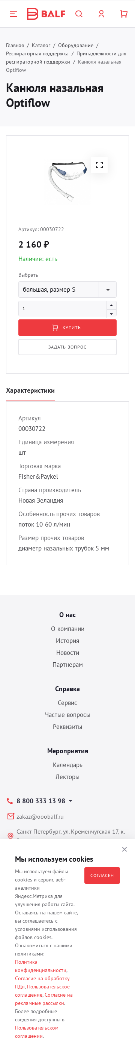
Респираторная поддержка (37, 53)
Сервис (67, 703)
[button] (99, 165)
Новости (67, 652)
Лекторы (68, 777)
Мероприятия (67, 750)
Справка (67, 688)
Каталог (41, 45)
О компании (67, 629)
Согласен (102, 875)
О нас (67, 614)
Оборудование (75, 45)
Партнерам (67, 664)
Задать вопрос (67, 347)
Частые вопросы (67, 715)
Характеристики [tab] (30, 390)
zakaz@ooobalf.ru (40, 816)
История (67, 641)
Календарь (67, 765)
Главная (15, 45)
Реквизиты (67, 727)
